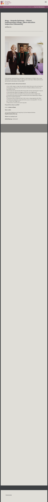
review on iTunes (12, 107)
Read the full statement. (39, 7)
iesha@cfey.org (8, 119)
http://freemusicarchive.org (11, 114)
